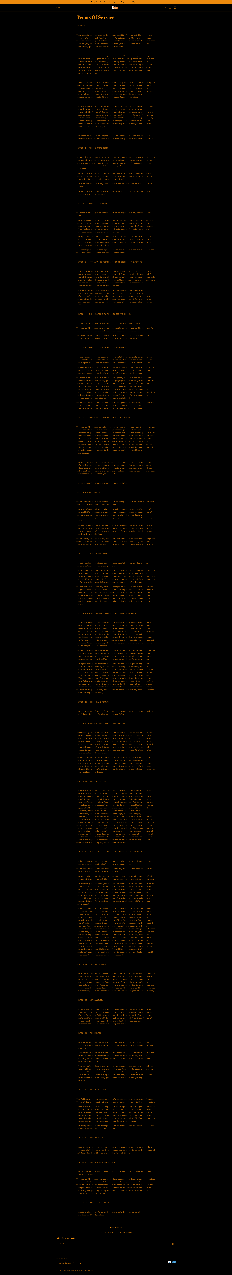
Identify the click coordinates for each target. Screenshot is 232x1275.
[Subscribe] (92, 1243)
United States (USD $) (68, 1263)
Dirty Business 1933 (70, 1270)
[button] (165, 7)
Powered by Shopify (86, 1270)
